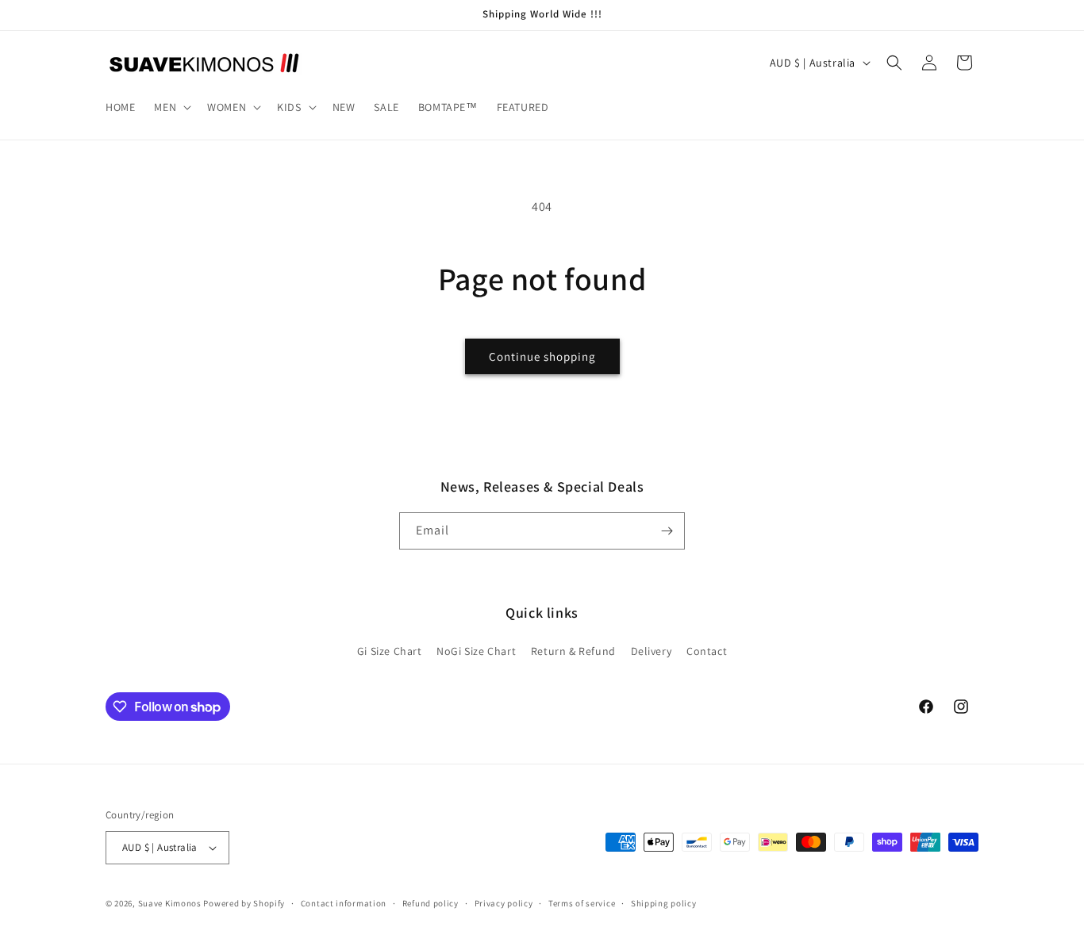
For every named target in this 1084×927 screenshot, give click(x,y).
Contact (706, 651)
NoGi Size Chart (476, 651)
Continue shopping (542, 356)
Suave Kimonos (170, 903)
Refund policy (430, 903)
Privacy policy (504, 903)
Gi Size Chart (389, 651)
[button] (171, 107)
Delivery (651, 651)
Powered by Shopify (244, 903)
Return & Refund (573, 651)
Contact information (343, 903)
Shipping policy (664, 903)
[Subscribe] (666, 531)
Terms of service (581, 903)
